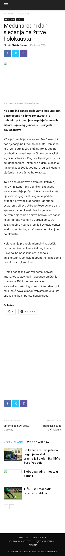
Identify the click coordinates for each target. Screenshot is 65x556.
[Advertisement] (32, 351)
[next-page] (11, 506)
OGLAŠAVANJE (39, 537)
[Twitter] (15, 53)
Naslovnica (9, 13)
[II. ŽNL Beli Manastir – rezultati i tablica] (13, 493)
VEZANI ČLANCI (13, 442)
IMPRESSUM (22, 537)
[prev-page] (6, 506)
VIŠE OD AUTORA (38, 442)
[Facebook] (7, 53)
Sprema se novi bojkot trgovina (17, 427)
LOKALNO (32, 545)
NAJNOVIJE (23, 13)
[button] (6, 5)
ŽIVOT (20, 19)
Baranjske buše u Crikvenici (52, 427)
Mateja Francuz (19, 45)
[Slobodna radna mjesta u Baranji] (13, 476)
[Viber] (23, 53)
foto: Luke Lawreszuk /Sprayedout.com (22, 103)
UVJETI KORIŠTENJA (44, 541)
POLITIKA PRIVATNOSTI (19, 541)
